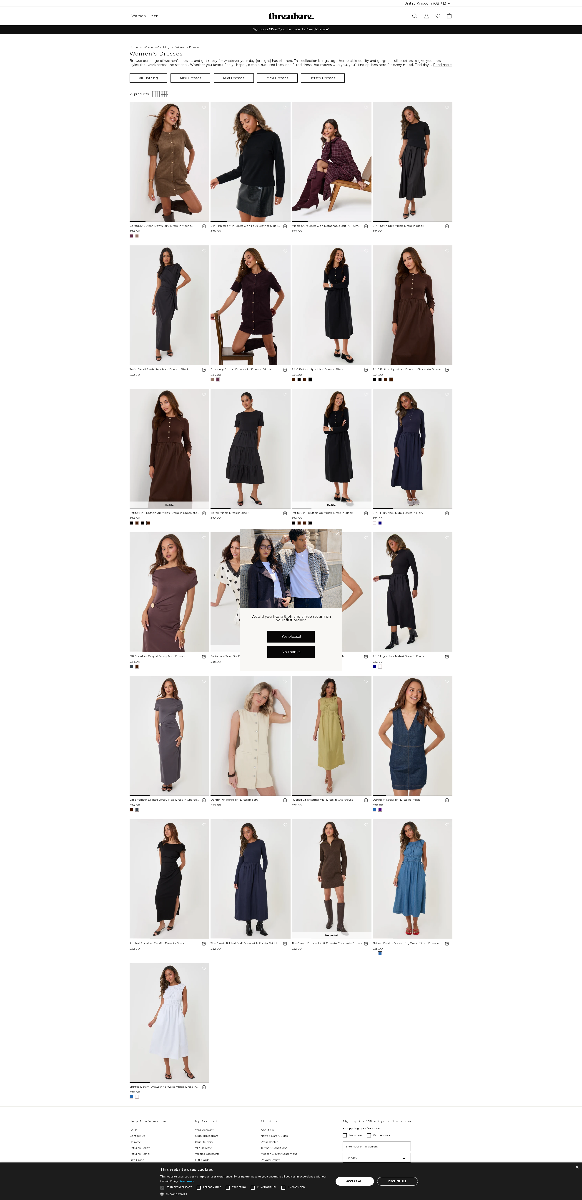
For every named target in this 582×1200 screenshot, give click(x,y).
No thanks (291, 652)
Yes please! (291, 636)
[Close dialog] (337, 533)
